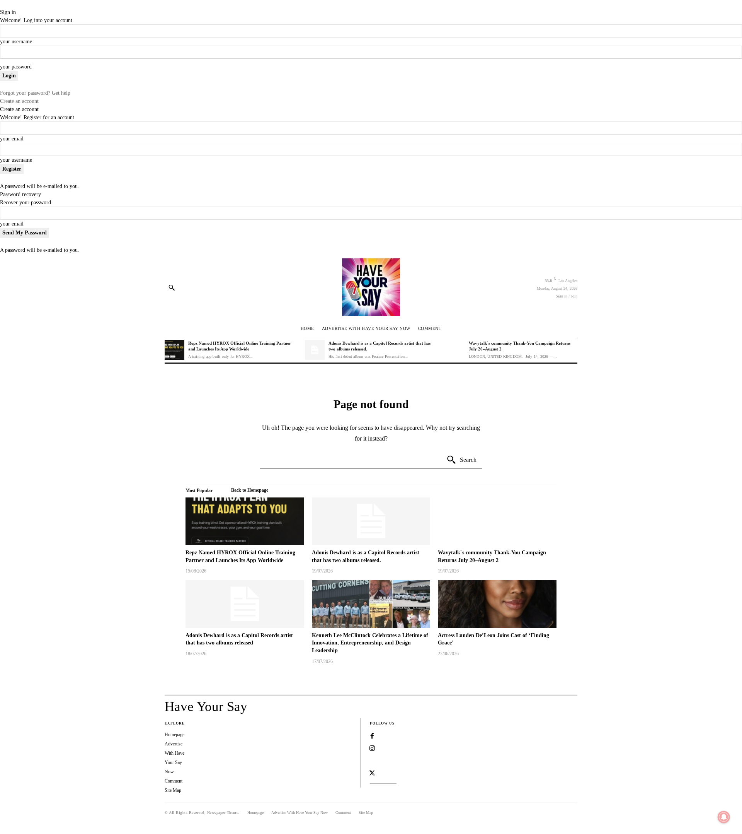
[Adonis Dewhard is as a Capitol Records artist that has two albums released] (245, 604)
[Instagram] (372, 748)
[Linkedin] (372, 761)
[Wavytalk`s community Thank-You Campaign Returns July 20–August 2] (455, 350)
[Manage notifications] (724, 817)
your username (16, 41)
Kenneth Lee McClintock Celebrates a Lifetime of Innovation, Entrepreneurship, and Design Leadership (370, 642)
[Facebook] (372, 736)
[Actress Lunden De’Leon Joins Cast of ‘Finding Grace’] (497, 604)
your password (16, 67)
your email (12, 139)
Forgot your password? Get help (35, 93)
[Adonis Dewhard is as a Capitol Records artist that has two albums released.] (315, 350)
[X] (372, 773)
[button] (172, 287)
